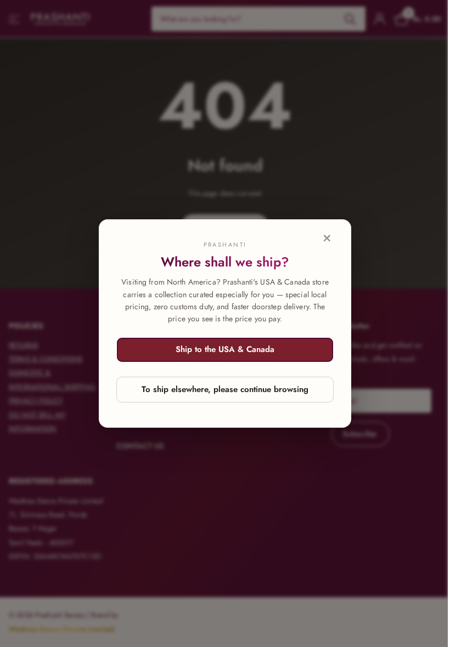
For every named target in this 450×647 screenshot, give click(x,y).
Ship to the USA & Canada (225, 349)
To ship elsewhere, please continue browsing (225, 389)
